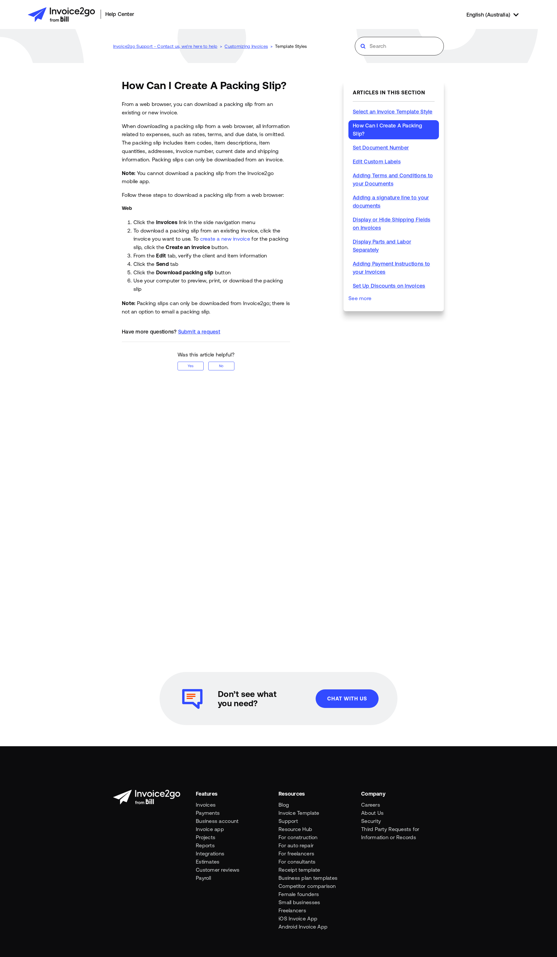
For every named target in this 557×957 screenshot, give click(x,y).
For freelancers (296, 853)
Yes (190, 366)
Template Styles (291, 46)
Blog (283, 805)
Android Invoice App (303, 927)
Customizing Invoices (246, 46)
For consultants (296, 862)
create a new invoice (225, 239)
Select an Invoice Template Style (393, 112)
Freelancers (292, 910)
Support (288, 821)
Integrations (210, 853)
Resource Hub (295, 829)
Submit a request (199, 332)
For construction (297, 837)
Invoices (206, 805)
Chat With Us (347, 698)
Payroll (203, 878)
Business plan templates (307, 878)
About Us (372, 813)
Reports (205, 845)
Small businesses (299, 902)
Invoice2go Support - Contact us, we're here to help (165, 46)
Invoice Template (298, 813)
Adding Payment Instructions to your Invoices (391, 268)
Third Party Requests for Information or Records (390, 833)
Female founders (298, 894)
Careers (370, 805)
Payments (208, 813)
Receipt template (299, 870)
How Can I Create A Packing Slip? (387, 129)
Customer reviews (217, 870)
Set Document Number (381, 148)
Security (371, 821)
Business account (217, 821)
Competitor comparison (307, 886)
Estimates (207, 862)
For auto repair (296, 845)
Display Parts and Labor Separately (382, 246)
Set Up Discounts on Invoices (389, 286)
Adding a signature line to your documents (391, 201)
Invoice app (210, 829)
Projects (205, 837)
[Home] (61, 14)
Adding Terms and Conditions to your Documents (393, 179)
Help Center (119, 14)
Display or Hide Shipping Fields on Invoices (391, 224)
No (221, 366)
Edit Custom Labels (377, 161)
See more (359, 298)
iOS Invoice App (297, 918)
